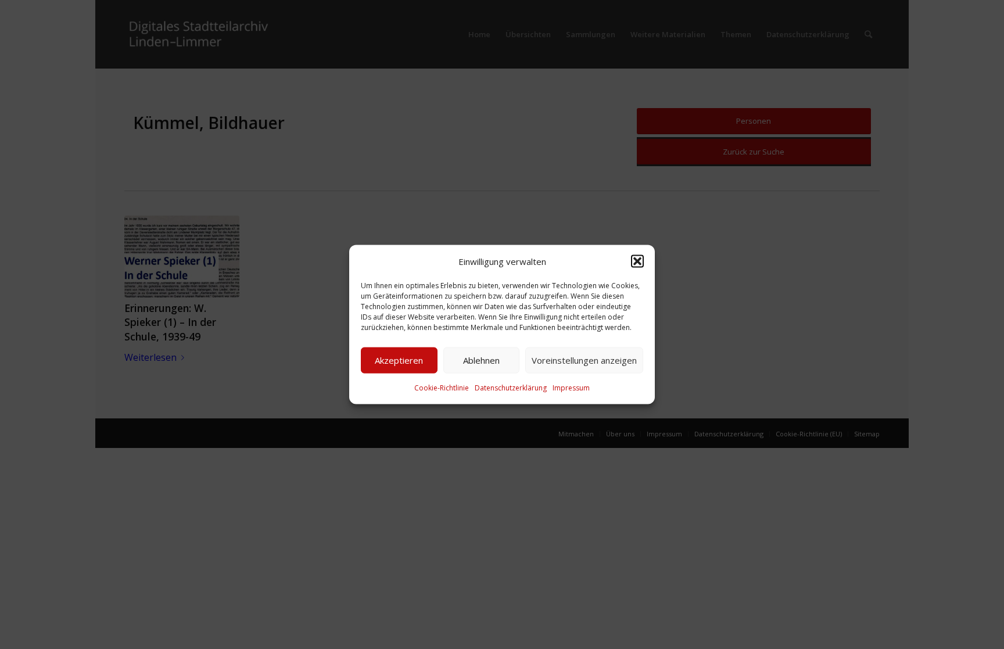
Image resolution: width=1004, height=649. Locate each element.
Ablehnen (481, 360)
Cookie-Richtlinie (441, 388)
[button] (637, 261)
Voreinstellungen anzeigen (584, 360)
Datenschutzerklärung (511, 388)
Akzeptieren (399, 360)
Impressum (571, 388)
